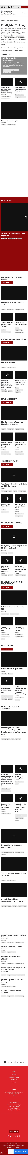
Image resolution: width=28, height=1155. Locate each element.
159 (18, 1062)
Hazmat (3, 98)
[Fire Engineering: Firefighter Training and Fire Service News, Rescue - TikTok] (11, 7)
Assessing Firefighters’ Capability (11, 946)
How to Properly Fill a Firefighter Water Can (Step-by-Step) (13, 968)
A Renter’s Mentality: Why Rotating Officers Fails (6, 689)
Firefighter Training (6, 96)
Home (3, 20)
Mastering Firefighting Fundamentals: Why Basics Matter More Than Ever (7, 384)
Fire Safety (4, 238)
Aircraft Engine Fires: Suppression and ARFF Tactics (12, 900)
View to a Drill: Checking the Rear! (21, 323)
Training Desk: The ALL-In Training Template (7, 324)
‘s (6, 28)
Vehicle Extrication (14, 614)
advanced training (12, 37)
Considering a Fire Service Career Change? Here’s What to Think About (20, 807)
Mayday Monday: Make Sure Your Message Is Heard (7, 444)
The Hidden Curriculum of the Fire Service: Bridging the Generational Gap (20, 690)
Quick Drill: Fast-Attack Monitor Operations (11, 957)
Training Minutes (5, 512)
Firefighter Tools (18, 390)
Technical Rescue (6, 72)
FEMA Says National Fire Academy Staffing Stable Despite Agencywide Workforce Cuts (13, 731)
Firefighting (17, 97)
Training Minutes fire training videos (15, 32)
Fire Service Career (19, 697)
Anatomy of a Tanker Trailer (5, 505)
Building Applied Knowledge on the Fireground (20, 89)
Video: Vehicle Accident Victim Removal (20, 629)
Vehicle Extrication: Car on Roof (7, 629)
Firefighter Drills (10, 309)
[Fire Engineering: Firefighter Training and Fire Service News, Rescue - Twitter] (13, 7)
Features (16, 70)
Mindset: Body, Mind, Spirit (9, 121)
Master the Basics (8, 362)
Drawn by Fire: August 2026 (12, 669)
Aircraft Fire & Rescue (6, 906)
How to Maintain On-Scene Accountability (11, 846)
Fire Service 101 (8, 35)
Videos (3, 639)
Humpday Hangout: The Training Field (19, 776)
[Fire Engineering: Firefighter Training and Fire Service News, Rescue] (8, 13)
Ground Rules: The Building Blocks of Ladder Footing (20, 382)
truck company (12, 42)
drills (20, 34)
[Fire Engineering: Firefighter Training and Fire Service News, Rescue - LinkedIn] (9, 7)
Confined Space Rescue (8, 70)
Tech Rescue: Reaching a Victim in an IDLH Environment (13, 58)
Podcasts (24, 97)
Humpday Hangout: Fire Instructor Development (12, 980)
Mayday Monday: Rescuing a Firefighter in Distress (12, 423)
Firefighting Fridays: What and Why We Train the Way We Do (20, 568)
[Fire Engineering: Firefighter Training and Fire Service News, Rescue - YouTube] (4, 7)
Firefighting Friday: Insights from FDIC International (14, 547)
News (8, 98)
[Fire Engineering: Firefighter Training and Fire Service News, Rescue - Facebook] (6, 7)
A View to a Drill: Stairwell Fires (11, 990)
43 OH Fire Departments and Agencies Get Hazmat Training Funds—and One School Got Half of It (7, 779)
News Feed (18, 739)
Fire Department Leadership (5, 696)
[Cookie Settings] (1, 1153)
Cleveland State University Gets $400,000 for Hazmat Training (6, 90)
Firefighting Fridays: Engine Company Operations (6, 568)
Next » (22, 1062)
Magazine (10, 673)
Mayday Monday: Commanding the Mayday (20, 444)
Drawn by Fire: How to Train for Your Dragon (6, 805)
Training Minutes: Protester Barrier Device (20, 506)
